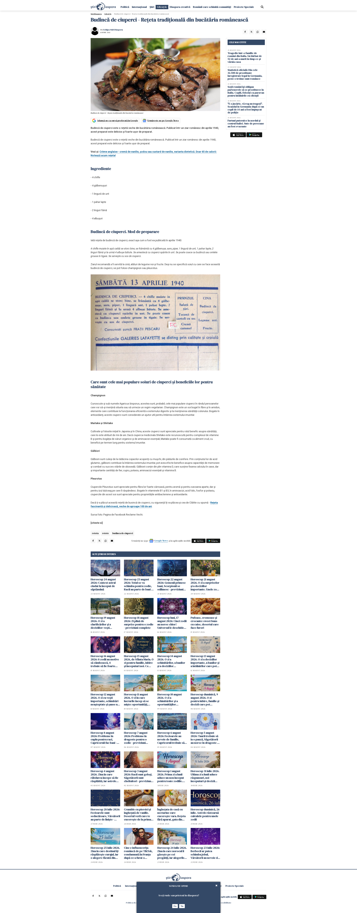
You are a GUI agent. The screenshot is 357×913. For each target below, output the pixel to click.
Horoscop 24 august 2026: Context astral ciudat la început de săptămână (103, 584)
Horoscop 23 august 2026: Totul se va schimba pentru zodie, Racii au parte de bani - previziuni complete (138, 584)
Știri (152, 7)
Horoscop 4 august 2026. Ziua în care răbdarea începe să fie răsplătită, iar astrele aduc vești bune (104, 776)
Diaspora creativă (180, 7)
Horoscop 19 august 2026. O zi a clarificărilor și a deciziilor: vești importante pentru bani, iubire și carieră (104, 622)
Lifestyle (162, 7)
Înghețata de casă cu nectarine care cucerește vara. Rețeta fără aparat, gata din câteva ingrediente (171, 814)
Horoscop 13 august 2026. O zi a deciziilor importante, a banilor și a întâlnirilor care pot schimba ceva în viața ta (205, 661)
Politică (125, 7)
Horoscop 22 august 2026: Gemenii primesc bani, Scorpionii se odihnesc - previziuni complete (171, 584)
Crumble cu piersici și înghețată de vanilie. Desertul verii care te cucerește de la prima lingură (137, 814)
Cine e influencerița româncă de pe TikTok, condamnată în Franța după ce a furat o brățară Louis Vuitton (138, 852)
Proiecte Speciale (244, 7)
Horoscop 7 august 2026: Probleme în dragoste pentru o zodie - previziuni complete (136, 737)
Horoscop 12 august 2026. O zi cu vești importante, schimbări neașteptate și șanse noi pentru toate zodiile (105, 699)
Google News (161, 540)
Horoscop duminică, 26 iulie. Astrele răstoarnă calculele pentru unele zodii (205, 814)
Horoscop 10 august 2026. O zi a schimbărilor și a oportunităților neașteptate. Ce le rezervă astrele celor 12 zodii (172, 699)
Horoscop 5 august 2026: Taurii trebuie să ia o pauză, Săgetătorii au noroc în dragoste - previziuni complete (204, 737)
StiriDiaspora (96, 14)
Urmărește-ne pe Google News (163, 120)
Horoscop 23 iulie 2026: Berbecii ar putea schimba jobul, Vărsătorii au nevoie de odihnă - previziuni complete (205, 852)
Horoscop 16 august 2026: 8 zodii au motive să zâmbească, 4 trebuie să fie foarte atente (105, 661)
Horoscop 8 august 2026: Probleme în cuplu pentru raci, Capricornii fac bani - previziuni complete (104, 737)
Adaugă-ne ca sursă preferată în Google (117, 120)
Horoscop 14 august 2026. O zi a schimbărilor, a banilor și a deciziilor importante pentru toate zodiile (171, 661)
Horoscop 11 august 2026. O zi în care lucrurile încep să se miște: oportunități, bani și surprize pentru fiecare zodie (138, 699)
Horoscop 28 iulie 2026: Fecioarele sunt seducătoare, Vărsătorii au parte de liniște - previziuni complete (105, 814)
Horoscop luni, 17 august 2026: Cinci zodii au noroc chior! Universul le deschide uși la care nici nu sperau (172, 622)
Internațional (139, 7)
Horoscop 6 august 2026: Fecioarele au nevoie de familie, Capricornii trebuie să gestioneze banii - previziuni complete (170, 737)
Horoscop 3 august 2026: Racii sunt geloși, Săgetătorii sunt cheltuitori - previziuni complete (138, 776)
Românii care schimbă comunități (212, 7)
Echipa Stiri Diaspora (113, 29)
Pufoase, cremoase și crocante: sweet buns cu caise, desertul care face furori (205, 622)
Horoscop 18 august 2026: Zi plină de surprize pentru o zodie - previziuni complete (138, 622)
